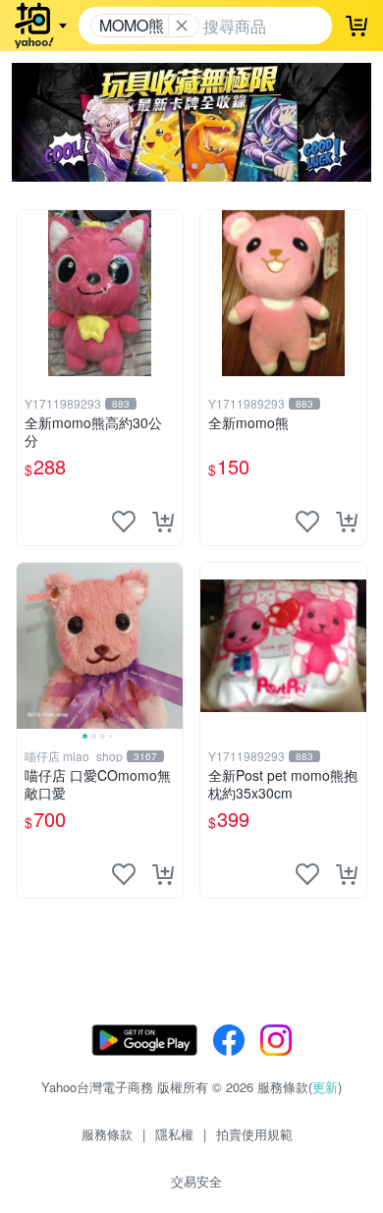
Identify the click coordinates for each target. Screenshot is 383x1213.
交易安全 (196, 1181)
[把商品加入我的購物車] (163, 521)
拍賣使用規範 (254, 1134)
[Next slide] (170, 645)
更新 (325, 1086)
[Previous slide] (29, 645)
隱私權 (174, 1134)
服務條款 (107, 1134)
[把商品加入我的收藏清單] (124, 521)
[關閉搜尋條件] (182, 25)
